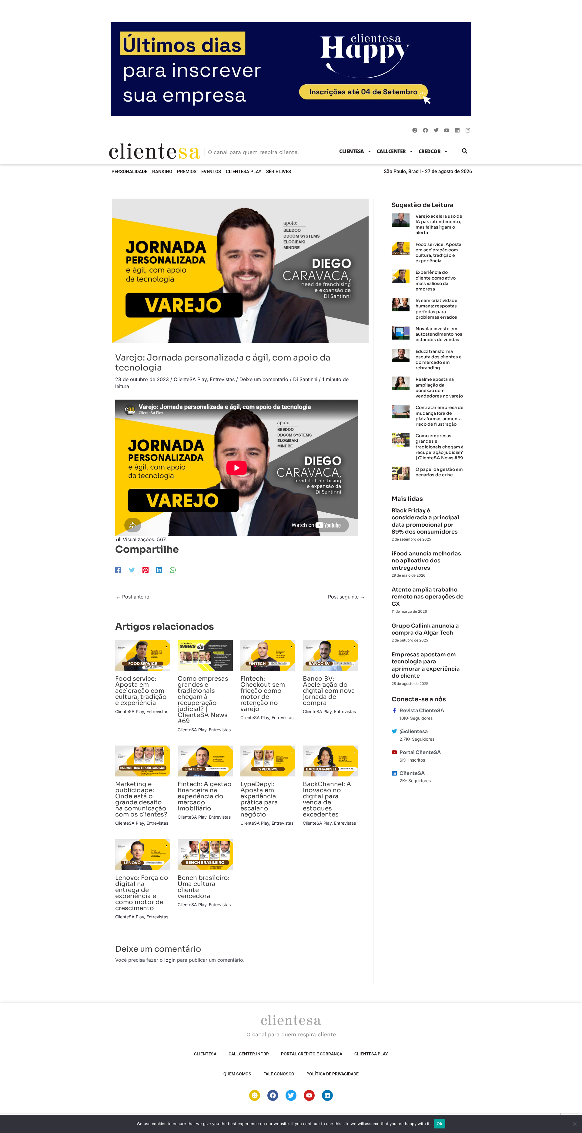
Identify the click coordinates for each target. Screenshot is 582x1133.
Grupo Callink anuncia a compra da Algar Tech (425, 629)
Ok (439, 1123)
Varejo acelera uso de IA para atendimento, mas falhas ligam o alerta (439, 224)
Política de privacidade (332, 1073)
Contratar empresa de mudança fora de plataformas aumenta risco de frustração (439, 416)
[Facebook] (118, 569)
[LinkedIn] (159, 569)
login (170, 960)
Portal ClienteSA (420, 752)
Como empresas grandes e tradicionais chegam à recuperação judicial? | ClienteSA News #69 (203, 700)
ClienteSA (351, 151)
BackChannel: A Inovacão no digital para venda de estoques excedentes (327, 799)
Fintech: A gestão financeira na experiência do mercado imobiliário (205, 796)
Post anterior (133, 597)
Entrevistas (222, 379)
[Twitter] (132, 569)
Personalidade (129, 171)
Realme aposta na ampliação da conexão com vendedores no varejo (439, 388)
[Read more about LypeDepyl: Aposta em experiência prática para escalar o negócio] (267, 761)
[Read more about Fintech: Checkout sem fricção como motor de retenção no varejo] (267, 655)
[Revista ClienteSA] (394, 710)
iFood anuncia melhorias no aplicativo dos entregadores (426, 560)
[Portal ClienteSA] (394, 752)
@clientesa (414, 731)
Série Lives (278, 171)
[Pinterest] (145, 569)
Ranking (162, 171)
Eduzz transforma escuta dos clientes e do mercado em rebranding (439, 360)
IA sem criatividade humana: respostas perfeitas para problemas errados (436, 309)
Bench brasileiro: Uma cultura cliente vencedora (203, 887)
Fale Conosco (278, 1073)
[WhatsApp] (173, 569)
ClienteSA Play (243, 171)
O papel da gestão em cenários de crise (439, 472)
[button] (465, 151)
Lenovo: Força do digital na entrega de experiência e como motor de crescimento (141, 893)
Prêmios (186, 171)
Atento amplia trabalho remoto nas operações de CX (427, 596)
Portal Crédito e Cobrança (311, 1053)
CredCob (430, 151)
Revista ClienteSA (422, 710)
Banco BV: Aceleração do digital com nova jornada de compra (329, 691)
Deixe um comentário (263, 379)
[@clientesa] (394, 731)
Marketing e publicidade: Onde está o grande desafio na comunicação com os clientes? (141, 799)
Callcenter (391, 151)
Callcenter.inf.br (249, 1053)
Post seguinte (346, 597)
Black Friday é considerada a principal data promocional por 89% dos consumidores (425, 521)
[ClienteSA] (394, 773)
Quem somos (237, 1073)
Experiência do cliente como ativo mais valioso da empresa (436, 281)
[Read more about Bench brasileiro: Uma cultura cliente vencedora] (205, 854)
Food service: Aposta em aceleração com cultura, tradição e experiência (141, 691)
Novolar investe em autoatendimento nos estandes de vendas (439, 334)
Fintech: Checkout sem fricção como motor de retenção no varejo (262, 694)
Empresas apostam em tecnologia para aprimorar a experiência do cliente (426, 665)
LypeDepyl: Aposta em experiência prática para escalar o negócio (259, 799)
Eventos (211, 171)
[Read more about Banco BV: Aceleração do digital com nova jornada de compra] (330, 655)
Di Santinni (305, 379)
